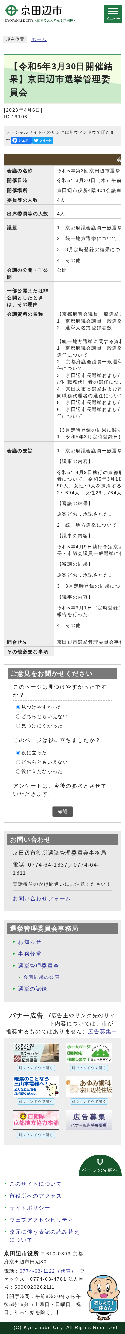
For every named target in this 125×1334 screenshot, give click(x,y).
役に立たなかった (42, 771)
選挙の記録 (32, 989)
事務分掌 (29, 954)
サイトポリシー (29, 1208)
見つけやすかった (42, 707)
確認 (62, 811)
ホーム (39, 39)
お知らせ (29, 942)
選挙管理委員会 (38, 966)
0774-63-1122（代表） (48, 1271)
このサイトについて (35, 1184)
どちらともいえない (44, 716)
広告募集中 (102, 1031)
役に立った (34, 752)
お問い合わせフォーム (42, 898)
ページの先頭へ (100, 1170)
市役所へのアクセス (35, 1196)
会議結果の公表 (41, 977)
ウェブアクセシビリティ (41, 1220)
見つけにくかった (42, 725)
